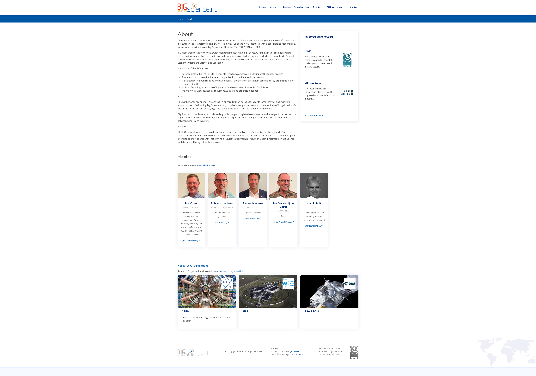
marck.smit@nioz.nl (314, 225)
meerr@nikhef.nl (222, 222)
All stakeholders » (314, 115)
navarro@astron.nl (252, 218)
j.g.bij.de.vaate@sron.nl (283, 222)
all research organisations (231, 271)
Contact (354, 7)
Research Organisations (296, 7)
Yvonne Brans (297, 354)
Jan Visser (294, 351)
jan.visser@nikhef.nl (191, 240)
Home (262, 7)
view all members (206, 165)
